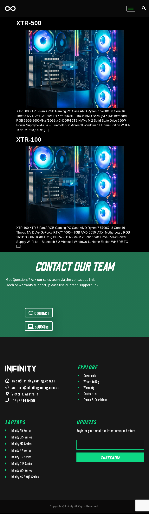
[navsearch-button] (144, 8)
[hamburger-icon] (130, 8)
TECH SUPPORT (42, 326)
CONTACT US (41, 313)
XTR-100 (28, 139)
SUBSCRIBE (110, 457)
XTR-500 (28, 22)
